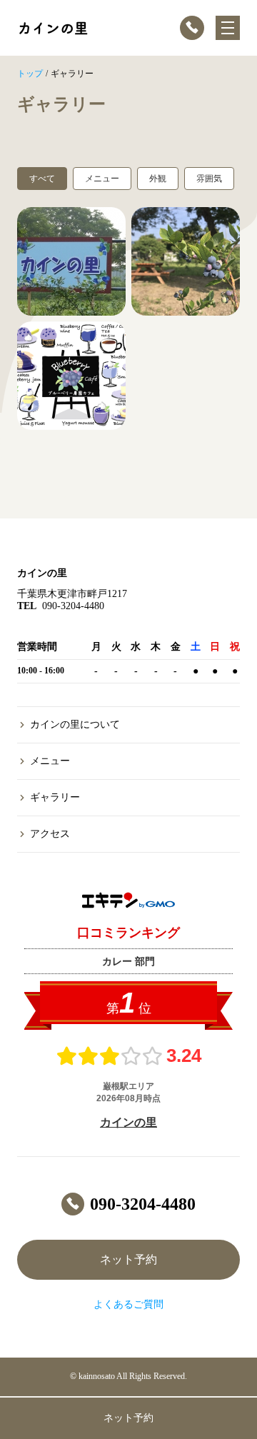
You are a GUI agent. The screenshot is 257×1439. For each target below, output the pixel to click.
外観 (157, 179)
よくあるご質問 (128, 1304)
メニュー (102, 179)
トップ (30, 74)
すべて (42, 179)
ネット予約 (128, 1259)
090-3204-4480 (143, 1204)
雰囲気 (209, 179)
